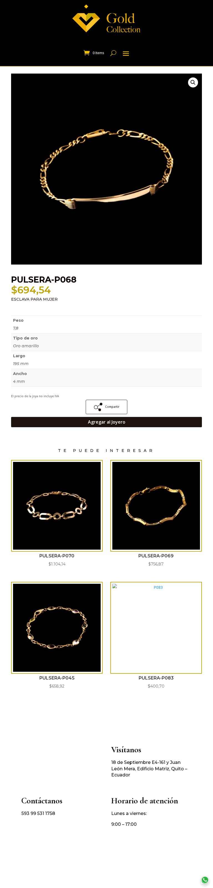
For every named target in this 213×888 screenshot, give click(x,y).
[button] (193, 82)
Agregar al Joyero (106, 422)
